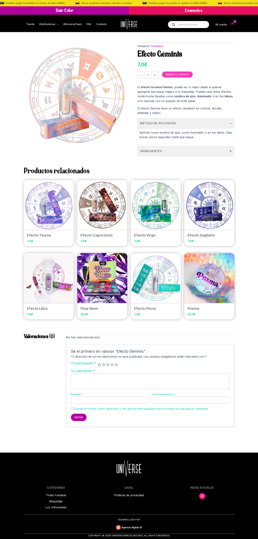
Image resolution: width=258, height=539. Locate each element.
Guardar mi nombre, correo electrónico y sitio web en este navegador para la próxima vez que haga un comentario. (141, 408)
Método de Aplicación (186, 123)
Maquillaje (55, 501)
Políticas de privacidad (129, 495)
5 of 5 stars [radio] (116, 364)
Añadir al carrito (177, 74)
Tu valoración (83, 371)
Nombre (76, 394)
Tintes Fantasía (56, 495)
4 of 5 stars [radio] (112, 364)
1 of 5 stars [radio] (99, 364)
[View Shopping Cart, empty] (232, 24)
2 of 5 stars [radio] (103, 364)
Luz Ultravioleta (55, 507)
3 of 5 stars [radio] (108, 364)
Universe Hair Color (121, 29)
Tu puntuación (83, 363)
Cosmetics (156, 46)
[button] (56, 24)
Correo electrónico (164, 394)
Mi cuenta (221, 24)
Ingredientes (186, 151)
